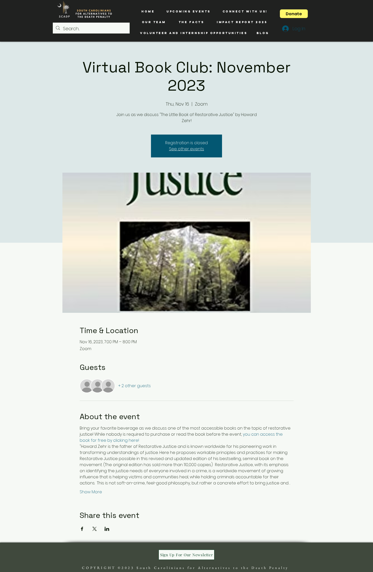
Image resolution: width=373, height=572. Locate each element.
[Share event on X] (94, 529)
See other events (186, 149)
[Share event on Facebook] (82, 529)
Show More (91, 492)
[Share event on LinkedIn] (107, 529)
